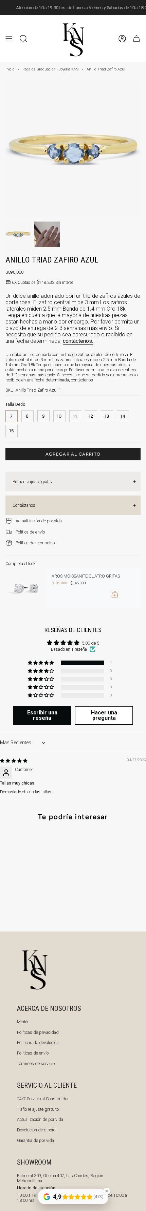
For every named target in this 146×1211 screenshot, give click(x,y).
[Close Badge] (106, 1191)
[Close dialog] (138, 563)
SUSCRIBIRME (108, 661)
